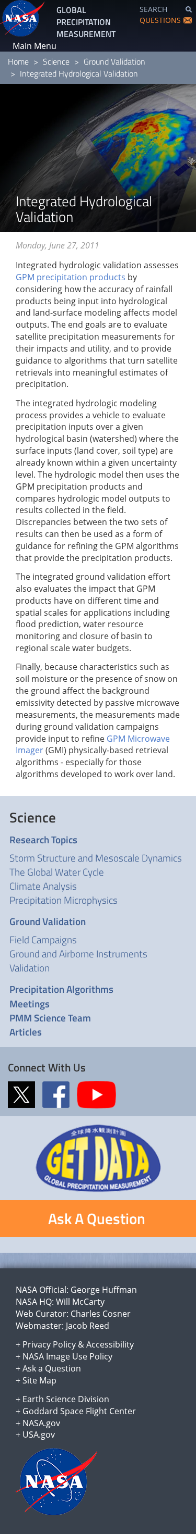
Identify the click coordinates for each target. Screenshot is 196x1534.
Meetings (29, 1003)
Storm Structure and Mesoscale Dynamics (95, 858)
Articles (25, 1032)
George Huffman (104, 1289)
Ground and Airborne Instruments (78, 953)
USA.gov (38, 1434)
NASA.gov (41, 1423)
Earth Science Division (65, 1399)
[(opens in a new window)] (24, 1094)
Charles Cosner (101, 1313)
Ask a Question (51, 1368)
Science (56, 61)
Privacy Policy (49, 1344)
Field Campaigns (43, 939)
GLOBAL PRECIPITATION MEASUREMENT (86, 22)
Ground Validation (114, 61)
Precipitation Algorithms (61, 989)
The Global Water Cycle (56, 872)
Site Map (39, 1380)
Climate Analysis (43, 886)
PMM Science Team (50, 1018)
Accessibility (110, 1344)
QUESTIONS (160, 20)
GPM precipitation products (70, 277)
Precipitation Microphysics (63, 900)
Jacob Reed (87, 1325)
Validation (29, 968)
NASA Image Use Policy (67, 1356)
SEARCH (153, 9)
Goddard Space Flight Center (79, 1411)
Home (18, 61)
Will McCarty (80, 1301)
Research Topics (43, 839)
